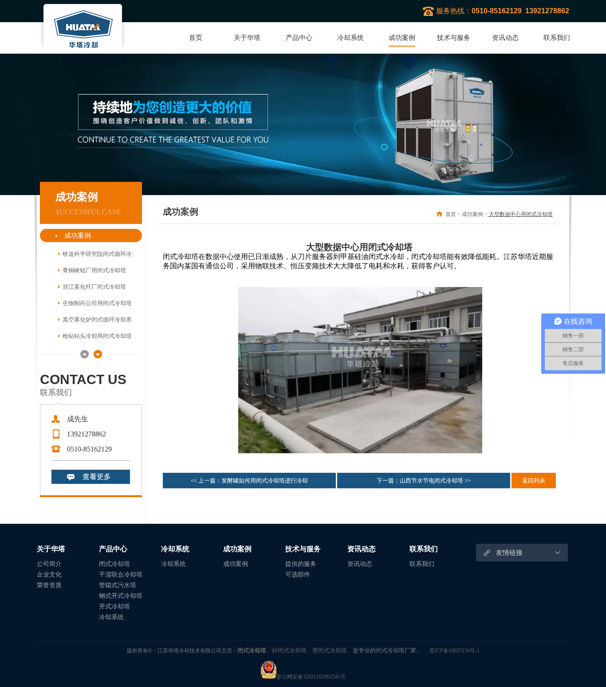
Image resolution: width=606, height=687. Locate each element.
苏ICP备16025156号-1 (454, 651)
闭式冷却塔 (114, 564)
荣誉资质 (49, 585)
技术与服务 (453, 37)
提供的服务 (300, 564)
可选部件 (297, 574)
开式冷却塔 (114, 606)
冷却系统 (350, 37)
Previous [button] (84, 354)
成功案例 (402, 37)
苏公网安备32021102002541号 (311, 677)
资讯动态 (505, 37)
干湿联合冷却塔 (120, 574)
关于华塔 (247, 37)
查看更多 (97, 476)
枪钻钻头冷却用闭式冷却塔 (97, 336)
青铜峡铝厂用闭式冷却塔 (94, 270)
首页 (195, 37)
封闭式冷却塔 (289, 650)
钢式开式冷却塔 (120, 596)
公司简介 (49, 564)
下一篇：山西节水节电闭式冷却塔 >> (424, 480)
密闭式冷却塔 (329, 650)
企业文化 (49, 574)
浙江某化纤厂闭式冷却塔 (94, 286)
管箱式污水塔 (117, 585)
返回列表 (533, 480)
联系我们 (556, 37)
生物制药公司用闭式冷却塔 (97, 303)
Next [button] (98, 354)
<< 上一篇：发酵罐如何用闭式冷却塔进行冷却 (249, 480)
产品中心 (299, 37)
